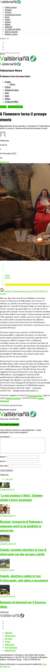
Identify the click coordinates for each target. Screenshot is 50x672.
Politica (8, 12)
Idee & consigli (11, 32)
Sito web (4, 466)
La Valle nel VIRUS (13, 29)
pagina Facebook (13, 398)
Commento (5, 437)
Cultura (8, 22)
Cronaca (8, 10)
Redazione (4, 162)
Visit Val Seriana (11, 647)
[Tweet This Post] (27, 266)
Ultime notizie (11, 7)
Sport (7, 17)
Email (3, 461)
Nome (3, 457)
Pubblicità (8, 632)
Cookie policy (9, 644)
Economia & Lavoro (13, 15)
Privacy (7, 641)
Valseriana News (35, 395)
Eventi (7, 19)
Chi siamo (8, 638)
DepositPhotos (10, 650)
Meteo (7, 24)
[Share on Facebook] (27, 264)
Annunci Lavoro (11, 34)
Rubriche (8, 27)
